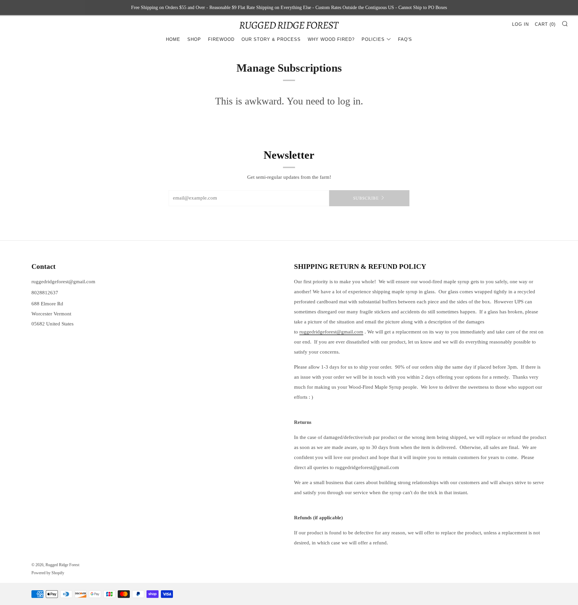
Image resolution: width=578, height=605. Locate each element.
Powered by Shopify (47, 573)
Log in (520, 24)
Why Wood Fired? (331, 39)
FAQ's (405, 39)
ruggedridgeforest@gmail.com (63, 281)
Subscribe (366, 198)
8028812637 (44, 292)
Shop (194, 39)
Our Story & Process (271, 39)
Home (173, 39)
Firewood (221, 39)
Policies (373, 39)
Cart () (545, 24)
